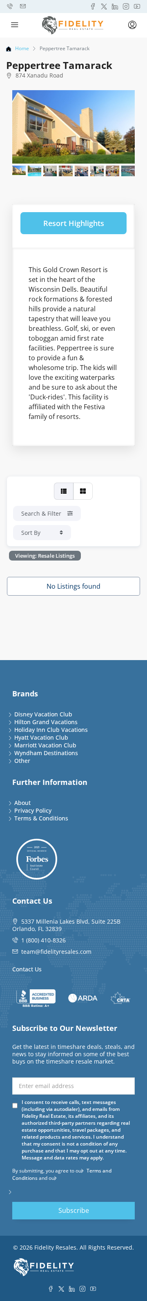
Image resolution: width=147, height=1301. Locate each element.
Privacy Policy (32, 810)
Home (22, 48)
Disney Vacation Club (43, 714)
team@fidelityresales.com (56, 951)
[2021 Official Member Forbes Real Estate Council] (36, 859)
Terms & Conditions (41, 818)
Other (22, 761)
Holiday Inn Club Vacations (51, 730)
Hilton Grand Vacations (46, 722)
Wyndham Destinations (46, 753)
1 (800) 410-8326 (43, 940)
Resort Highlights (73, 223)
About (22, 803)
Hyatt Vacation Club (41, 737)
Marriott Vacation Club (45, 745)
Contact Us (27, 969)
